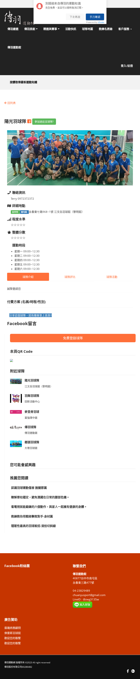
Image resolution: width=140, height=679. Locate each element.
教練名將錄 (105, 29)
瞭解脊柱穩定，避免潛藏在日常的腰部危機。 (40, 497)
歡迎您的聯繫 (12, 638)
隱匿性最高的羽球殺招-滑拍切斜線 (33, 526)
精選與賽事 (50, 29)
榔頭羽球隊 (32, 442)
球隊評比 (70, 277)
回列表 (11, 103)
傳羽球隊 (30, 427)
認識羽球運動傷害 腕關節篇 (29, 488)
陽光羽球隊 (32, 380)
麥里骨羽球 (32, 412)
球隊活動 (111, 277)
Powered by (95, 24)
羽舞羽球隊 (32, 396)
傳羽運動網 (9, 662)
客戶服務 (124, 29)
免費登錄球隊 (73, 338)
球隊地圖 (87, 29)
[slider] (18, 224)
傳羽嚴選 (12, 29)
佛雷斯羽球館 (12, 633)
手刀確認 (95, 18)
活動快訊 (70, 29)
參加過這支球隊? (44, 121)
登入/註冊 (127, 65)
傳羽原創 (30, 29)
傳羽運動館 (14, 47)
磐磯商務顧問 (12, 628)
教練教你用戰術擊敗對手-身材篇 (32, 516)
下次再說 (75, 18)
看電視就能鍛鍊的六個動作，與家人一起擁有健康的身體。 (49, 507)
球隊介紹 (28, 277)
